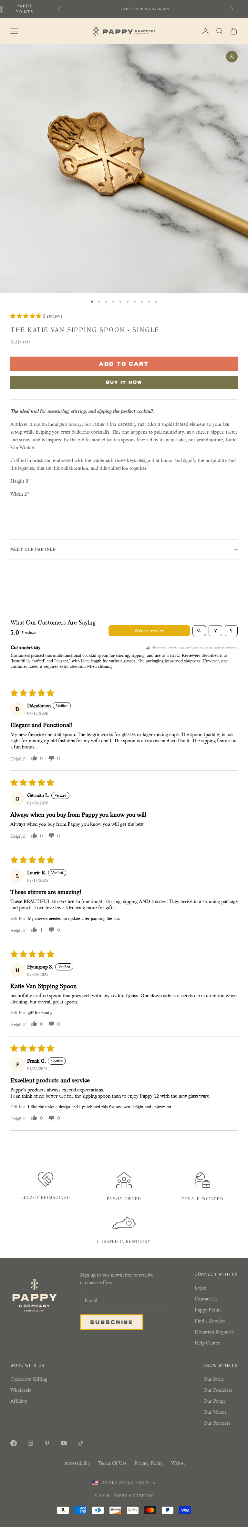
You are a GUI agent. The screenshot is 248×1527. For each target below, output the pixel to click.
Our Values (214, 1412)
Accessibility (77, 1463)
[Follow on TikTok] (81, 1443)
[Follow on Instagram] (30, 1443)
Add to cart (124, 363)
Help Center (207, 1343)
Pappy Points (208, 1310)
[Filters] (215, 630)
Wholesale (20, 1390)
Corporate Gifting (28, 1379)
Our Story (213, 1379)
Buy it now (124, 382)
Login (200, 1288)
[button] (26, 316)
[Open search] (199, 630)
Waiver (178, 1463)
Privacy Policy (148, 1463)
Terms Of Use (112, 1463)
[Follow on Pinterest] (47, 1443)
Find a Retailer (210, 1321)
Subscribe (111, 1321)
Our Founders (217, 1390)
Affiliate (18, 1401)
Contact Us (206, 1299)
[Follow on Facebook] (13, 1443)
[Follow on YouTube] (64, 1443)
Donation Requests (214, 1332)
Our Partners (217, 1423)
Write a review (149, 630)
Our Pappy (214, 1401)
